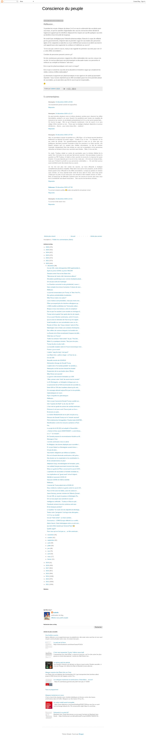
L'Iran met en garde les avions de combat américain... (64, 406)
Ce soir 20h (50, 357)
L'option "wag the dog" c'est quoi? (57, 352)
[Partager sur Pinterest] (75, 89)
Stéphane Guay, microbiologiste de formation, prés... (63, 463)
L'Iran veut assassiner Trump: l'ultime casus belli (69, 652)
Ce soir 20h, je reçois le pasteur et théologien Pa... (63, 496)
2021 (47, 260)
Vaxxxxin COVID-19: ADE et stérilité (58, 480)
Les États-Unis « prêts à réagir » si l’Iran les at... (62, 355)
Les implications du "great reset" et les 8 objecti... (62, 474)
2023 (47, 255)
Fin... (48, 425)
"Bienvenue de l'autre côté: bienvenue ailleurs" (61, 276)
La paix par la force (60, 642)
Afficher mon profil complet (59, 618)
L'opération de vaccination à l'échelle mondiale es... (63, 471)
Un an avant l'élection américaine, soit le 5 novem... (63, 317)
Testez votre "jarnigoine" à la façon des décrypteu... (63, 512)
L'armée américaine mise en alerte (58, 442)
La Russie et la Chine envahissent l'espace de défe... (63, 333)
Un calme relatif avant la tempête (64, 702)
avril (48, 554)
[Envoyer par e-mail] (68, 89)
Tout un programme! (51, 689)
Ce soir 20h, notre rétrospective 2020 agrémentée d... (64, 268)
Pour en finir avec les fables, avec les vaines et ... (62, 490)
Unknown (51, 187)
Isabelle (55, 612)
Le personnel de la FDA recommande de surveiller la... (64, 385)
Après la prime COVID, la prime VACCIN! (60, 270)
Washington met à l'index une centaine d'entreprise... (63, 328)
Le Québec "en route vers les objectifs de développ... (63, 509)
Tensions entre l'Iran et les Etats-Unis (58, 273)
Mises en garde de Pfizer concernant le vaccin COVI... (64, 469)
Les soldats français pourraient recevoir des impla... (63, 466)
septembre (51, 540)
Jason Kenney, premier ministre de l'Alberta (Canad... (64, 493)
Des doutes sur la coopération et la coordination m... (63, 458)
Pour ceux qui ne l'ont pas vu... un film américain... (63, 531)
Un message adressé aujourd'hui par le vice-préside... (64, 390)
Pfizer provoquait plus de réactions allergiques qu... (63, 303)
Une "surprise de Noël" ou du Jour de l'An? (60, 404)
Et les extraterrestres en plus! (56, 461)
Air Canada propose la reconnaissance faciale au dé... (64, 436)
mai (48, 551)
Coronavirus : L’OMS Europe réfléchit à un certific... (63, 520)
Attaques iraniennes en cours (54, 695)
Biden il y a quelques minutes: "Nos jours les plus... (63, 341)
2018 (47, 565)
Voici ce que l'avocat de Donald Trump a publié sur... (63, 401)
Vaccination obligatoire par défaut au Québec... (62, 452)
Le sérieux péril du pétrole (62, 662)
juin (48, 548)
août (49, 543)
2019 (47, 562)
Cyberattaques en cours (54, 393)
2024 (47, 252)
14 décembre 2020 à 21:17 (64, 113)
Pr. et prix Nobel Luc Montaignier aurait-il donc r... (62, 447)
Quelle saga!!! (51, 528)
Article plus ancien (96, 236)
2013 (47, 579)
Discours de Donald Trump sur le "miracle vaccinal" (63, 417)
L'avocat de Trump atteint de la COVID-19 (60, 485)
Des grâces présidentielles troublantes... (59, 295)
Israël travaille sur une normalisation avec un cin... (63, 322)
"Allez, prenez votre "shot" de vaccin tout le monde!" (63, 379)
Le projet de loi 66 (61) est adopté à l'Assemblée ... (63, 428)
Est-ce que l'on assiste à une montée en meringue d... (64, 311)
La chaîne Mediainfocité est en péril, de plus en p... (63, 414)
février (49, 559)
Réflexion (50, 290)
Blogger (81, 734)
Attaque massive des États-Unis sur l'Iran (58, 672)
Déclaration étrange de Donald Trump (59, 363)
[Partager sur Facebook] (73, 89)
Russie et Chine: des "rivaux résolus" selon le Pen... (63, 325)
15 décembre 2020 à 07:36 (64, 187)
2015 (47, 573)
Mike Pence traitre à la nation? (56, 298)
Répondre (51, 107)
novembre (50, 535)
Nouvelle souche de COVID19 (56, 360)
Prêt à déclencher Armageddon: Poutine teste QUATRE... (65, 420)
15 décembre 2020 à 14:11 (63, 199)
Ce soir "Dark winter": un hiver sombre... (59, 518)
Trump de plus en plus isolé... (56, 344)
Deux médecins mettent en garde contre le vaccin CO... (64, 488)
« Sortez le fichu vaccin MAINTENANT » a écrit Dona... (64, 431)
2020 (47, 263)
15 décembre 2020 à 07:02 (64, 135)
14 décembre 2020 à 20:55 (64, 102)
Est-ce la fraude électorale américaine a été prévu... (63, 455)
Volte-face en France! (54, 336)
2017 (47, 568)
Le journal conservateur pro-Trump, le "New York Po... (64, 292)
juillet (49, 545)
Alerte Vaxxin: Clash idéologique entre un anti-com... (63, 523)
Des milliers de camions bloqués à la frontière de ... (63, 330)
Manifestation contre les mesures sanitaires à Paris (63, 423)
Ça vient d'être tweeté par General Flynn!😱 (61, 526)
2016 (47, 571)
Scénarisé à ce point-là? (61, 712)
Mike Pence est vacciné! (54, 374)
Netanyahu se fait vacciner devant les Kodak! (61, 368)
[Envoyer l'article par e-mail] (64, 88)
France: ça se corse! (53, 349)
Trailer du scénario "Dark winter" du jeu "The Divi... (63, 338)
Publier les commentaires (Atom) (62, 239)
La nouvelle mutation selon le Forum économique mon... (65, 347)
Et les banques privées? (54, 507)
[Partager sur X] (71, 89)
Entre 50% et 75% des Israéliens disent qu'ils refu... (63, 387)
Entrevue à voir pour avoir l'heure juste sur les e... (62, 409)
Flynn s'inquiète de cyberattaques (57, 395)
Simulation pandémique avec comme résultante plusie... (64, 279)
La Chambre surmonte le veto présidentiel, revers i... (63, 284)
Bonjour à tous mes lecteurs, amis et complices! (62, 309)
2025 (47, 250)
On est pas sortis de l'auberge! (56, 281)
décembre (50, 265)
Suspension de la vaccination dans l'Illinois (60, 371)
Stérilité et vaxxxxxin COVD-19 (56, 477)
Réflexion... (50, 398)
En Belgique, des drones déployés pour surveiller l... (63, 444)
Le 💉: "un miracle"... (53, 433)
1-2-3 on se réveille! (53, 515)
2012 (47, 581)
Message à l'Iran (52, 439)
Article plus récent (49, 236)
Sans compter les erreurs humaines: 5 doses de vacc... (64, 287)
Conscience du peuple (62, 8)
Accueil (73, 236)
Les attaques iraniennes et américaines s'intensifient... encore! (73, 679)
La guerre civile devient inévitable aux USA (60, 376)
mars (49, 556)
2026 (47, 247)
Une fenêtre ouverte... (52, 635)
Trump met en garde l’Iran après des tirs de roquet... (63, 314)
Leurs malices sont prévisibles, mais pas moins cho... (63, 300)
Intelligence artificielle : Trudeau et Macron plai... (62, 501)
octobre (50, 537)
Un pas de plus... (52, 450)
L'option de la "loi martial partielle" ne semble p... (62, 366)
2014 (47, 576)
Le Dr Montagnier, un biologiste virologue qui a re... (63, 382)
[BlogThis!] (69, 89)
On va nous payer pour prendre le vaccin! (60, 499)
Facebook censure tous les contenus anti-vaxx (61, 504)
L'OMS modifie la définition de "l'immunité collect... (63, 306)
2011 (47, 584)
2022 (47, 258)
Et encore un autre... (53, 412)
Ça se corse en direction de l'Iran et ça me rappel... (63, 319)
